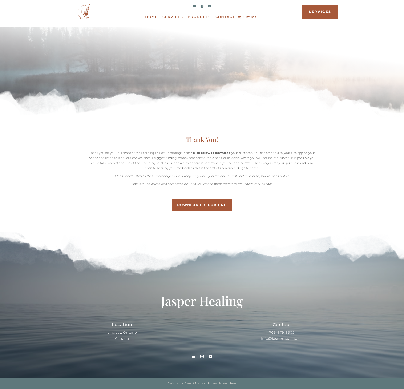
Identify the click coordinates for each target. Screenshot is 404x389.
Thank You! (202, 139)
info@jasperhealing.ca (282, 339)
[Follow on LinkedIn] (194, 6)
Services (172, 17)
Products (199, 17)
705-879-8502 (282, 332)
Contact (225, 17)
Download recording (202, 205)
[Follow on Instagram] (202, 6)
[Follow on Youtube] (210, 6)
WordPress (229, 383)
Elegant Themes (194, 383)
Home (151, 17)
